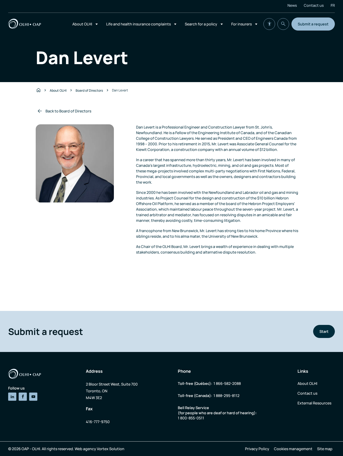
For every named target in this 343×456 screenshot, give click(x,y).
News (292, 5)
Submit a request (313, 24)
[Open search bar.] (283, 24)
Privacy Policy (257, 448)
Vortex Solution (110, 448)
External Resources (314, 403)
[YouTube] (33, 397)
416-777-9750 (98, 421)
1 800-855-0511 (191, 418)
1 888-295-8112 (226, 395)
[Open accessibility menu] (269, 24)
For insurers (241, 24)
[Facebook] (23, 397)
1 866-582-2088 (227, 383)
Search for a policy (201, 24)
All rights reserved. (58, 448)
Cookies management (293, 448)
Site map (324, 448)
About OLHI (82, 24)
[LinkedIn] (12, 397)
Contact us (314, 5)
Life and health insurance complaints (138, 24)
